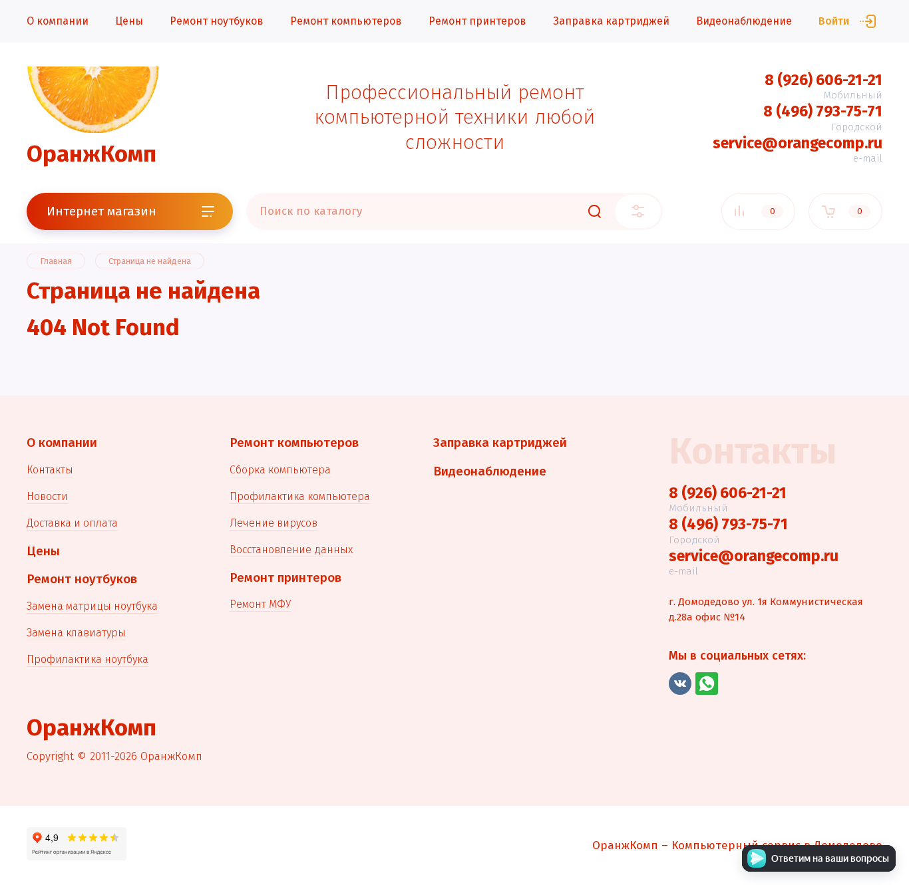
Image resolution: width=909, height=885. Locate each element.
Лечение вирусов (273, 523)
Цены (129, 21)
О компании (58, 21)
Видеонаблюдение (744, 21)
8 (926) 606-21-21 (823, 79)
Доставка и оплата (72, 523)
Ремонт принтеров (477, 21)
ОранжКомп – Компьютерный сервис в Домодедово (737, 845)
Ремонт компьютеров (346, 21)
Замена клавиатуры (76, 632)
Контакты (50, 469)
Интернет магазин (101, 211)
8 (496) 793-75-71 (822, 111)
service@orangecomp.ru (797, 143)
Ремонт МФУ (260, 604)
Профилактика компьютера (300, 496)
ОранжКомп (91, 154)
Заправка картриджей (611, 21)
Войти (833, 21)
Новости (47, 496)
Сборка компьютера (280, 469)
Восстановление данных (291, 549)
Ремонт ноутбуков (217, 21)
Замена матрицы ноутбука (92, 606)
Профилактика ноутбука (87, 659)
